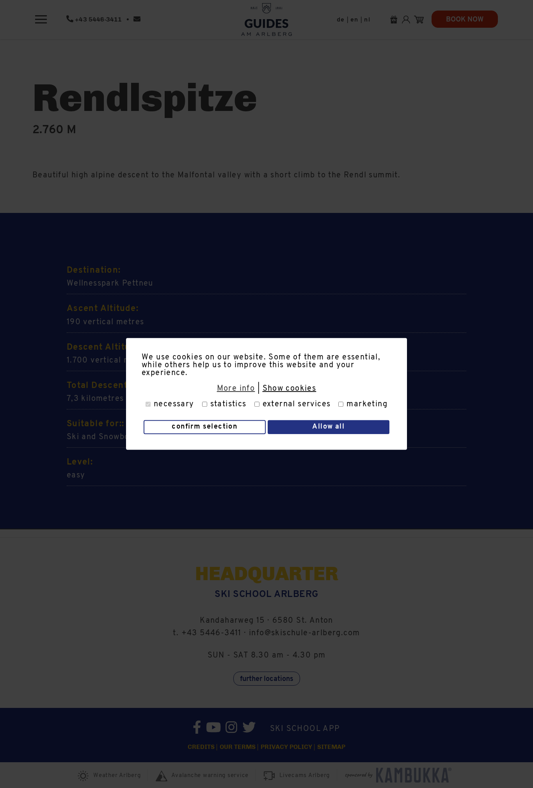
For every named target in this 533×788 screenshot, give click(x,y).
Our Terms (238, 746)
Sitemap (331, 746)
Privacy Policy (286, 746)
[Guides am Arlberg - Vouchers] (396, 19)
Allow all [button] (328, 427)
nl (367, 20)
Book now (464, 19)
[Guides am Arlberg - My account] (408, 19)
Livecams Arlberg (304, 776)
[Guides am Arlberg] (266, 19)
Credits (201, 746)
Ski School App (305, 729)
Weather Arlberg (116, 776)
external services (297, 404)
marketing (366, 404)
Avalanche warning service (210, 776)
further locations (266, 679)
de (341, 20)
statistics (228, 404)
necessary (174, 404)
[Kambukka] (415, 775)
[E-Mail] (136, 19)
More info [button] (236, 389)
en (354, 20)
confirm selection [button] (204, 427)
